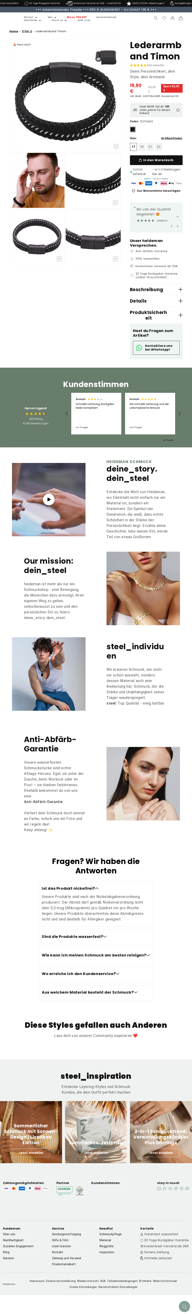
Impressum (37, 1280)
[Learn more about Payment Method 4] (156, 183)
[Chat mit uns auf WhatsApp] (184, 1306)
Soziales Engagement (18, 1246)
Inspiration (106, 1252)
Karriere (8, 1258)
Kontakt (57, 1252)
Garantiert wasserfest (161, 1234)
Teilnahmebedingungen (122, 1280)
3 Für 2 (27, 31)
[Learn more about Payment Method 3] (148, 183)
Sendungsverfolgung (66, 1234)
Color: (134, 121)
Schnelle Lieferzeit (158, 1258)
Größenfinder (172, 138)
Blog (6, 1252)
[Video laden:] (49, 499)
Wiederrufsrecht (88, 1280)
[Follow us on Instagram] (159, 1188)
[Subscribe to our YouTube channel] (187, 1188)
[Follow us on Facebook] (164, 1188)
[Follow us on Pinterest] (170, 1188)
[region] (123, 413)
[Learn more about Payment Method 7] (179, 183)
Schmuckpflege (110, 1234)
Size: (133, 138)
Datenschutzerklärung (61, 1280)
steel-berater (61, 1246)
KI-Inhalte (145, 1280)
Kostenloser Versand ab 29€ (166, 1246)
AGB (103, 1280)
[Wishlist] (164, 18)
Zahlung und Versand (66, 1258)
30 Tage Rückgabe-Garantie (166, 1240)
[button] (26, 17)
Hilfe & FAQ (60, 1240)
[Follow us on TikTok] (181, 1188)
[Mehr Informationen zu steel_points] (178, 110)
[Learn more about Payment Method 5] (163, 183)
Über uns (9, 1234)
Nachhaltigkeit (13, 1240)
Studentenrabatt (64, 1264)
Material (105, 1240)
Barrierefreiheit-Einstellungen (118, 1286)
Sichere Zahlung (156, 1252)
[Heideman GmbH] (9, 18)
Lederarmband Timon (51, 31)
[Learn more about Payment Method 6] (171, 183)
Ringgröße (106, 1246)
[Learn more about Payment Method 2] (141, 183)
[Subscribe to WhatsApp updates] (176, 1188)
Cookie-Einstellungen (83, 1286)
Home (13, 31)
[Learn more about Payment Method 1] (133, 183)
